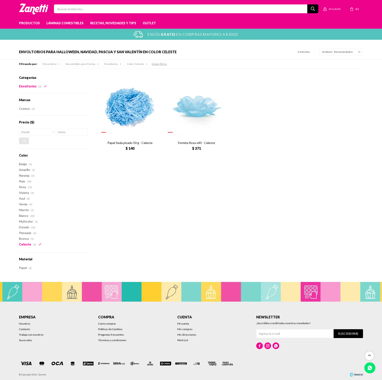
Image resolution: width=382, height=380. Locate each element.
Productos (29, 23)
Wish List (182, 340)
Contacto (24, 329)
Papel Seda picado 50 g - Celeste (130, 143)
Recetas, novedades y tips (113, 23)
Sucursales (25, 340)
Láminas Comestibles (65, 23)
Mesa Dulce (50, 64)
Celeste (135, 64)
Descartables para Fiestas (80, 64)
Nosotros (24, 323)
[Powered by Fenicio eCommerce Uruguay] (356, 374)
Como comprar (107, 323)
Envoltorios (111, 64)
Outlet (149, 23)
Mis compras (185, 329)
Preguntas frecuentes (111, 334)
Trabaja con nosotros (31, 334)
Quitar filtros (159, 64)
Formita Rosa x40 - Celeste (196, 143)
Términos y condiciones (112, 340)
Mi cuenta (183, 323)
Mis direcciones (186, 334)
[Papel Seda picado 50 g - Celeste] (130, 106)
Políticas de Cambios (110, 329)
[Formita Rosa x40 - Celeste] (196, 106)
